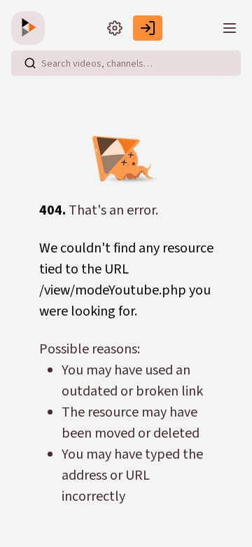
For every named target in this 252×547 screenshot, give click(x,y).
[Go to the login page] (147, 28)
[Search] (30, 63)
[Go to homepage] (30, 28)
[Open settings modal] (115, 28)
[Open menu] (229, 28)
